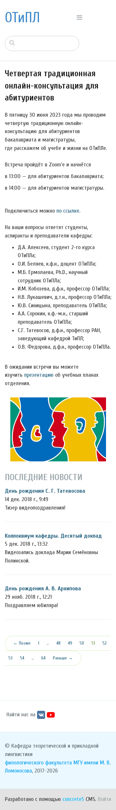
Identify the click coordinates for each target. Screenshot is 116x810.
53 (10, 658)
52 (104, 643)
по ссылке (67, 210)
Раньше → (63, 658)
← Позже (22, 643)
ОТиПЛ (22, 17)
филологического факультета (38, 762)
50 (82, 643)
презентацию (38, 375)
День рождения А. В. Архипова (43, 588)
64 (43, 658)
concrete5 (73, 799)
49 (70, 643)
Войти (104, 799)
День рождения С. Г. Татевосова (45, 491)
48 (58, 643)
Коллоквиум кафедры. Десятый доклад (53, 535)
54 (22, 658)
